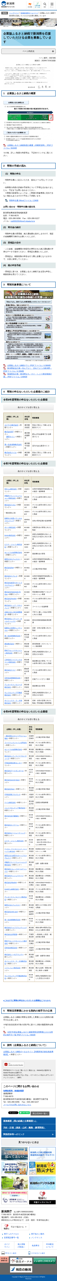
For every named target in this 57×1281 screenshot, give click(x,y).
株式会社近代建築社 (12, 816)
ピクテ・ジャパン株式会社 (14, 841)
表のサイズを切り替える (29, 407)
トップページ (14, 13)
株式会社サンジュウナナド (14, 876)
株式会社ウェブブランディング (16, 927)
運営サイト (10, 437)
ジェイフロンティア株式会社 (15, 808)
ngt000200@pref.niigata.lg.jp (23, 221)
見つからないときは (28, 1142)
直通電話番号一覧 (11, 1237)
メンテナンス (36, 1237)
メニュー (52, 5)
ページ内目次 (28, 51)
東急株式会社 (9, 644)
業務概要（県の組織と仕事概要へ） (20, 1121)
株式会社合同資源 (11, 934)
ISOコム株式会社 (11, 489)
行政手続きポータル (37, 5)
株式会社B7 (9, 432)
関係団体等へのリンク (14, 1134)
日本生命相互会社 (11, 948)
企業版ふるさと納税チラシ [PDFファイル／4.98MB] (29, 365)
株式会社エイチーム (12, 825)
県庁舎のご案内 (37, 1234)
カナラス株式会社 (11, 425)
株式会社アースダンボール (14, 771)
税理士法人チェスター (12, 905)
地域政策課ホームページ (29, 13)
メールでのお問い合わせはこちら (17, 1105)
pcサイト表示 (10, 1253)
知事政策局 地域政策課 (13, 1091)
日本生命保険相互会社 (12, 678)
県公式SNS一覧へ (40, 1113)
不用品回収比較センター (13, 763)
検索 (44, 5)
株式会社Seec (10, 789)
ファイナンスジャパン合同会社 (16, 742)
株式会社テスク (10, 670)
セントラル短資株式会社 (13, 749)
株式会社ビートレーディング (15, 833)
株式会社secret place (12, 780)
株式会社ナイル (11, 453)
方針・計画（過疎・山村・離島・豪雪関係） (24, 1127)
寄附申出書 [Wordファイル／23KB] (23, 200)
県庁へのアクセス (11, 1234)
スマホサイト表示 (38, 1253)
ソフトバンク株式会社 (12, 968)
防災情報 (30, 5)
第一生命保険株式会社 (13, 445)
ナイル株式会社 (10, 802)
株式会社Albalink (11, 882)
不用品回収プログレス (12, 794)
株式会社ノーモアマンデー (14, 954)
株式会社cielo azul (11, 912)
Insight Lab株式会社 (12, 889)
